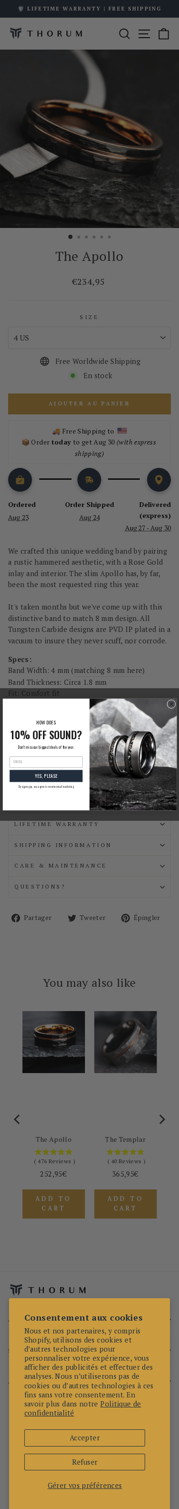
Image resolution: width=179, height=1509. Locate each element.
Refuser (85, 1462)
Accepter (85, 1437)
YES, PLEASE (45, 776)
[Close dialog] (171, 704)
